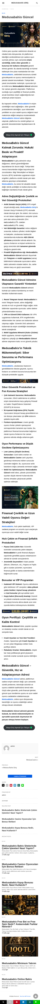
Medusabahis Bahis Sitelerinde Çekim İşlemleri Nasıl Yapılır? (19, 847)
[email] (10, 1002)
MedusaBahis (7, 75)
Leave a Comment (20, 776)
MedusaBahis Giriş (28, 207)
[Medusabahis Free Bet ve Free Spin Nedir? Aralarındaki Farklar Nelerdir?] (20, 905)
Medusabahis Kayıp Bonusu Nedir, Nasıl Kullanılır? (17, 883)
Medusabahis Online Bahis (17, 979)
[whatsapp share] (18, 785)
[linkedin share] (15, 785)
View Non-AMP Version (25, 996)
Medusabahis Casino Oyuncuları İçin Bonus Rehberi (20, 865)
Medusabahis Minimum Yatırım (19, 963)
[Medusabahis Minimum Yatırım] (20, 947)
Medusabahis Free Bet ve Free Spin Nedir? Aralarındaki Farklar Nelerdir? (19, 924)
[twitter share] (3, 785)
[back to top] (35, 996)
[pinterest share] (11, 785)
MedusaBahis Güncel (11, 679)
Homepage (5, 9)
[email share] (7, 785)
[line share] (22, 785)
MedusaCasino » (32, 760)
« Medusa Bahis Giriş (9, 767)
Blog (12, 9)
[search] (37, 3)
